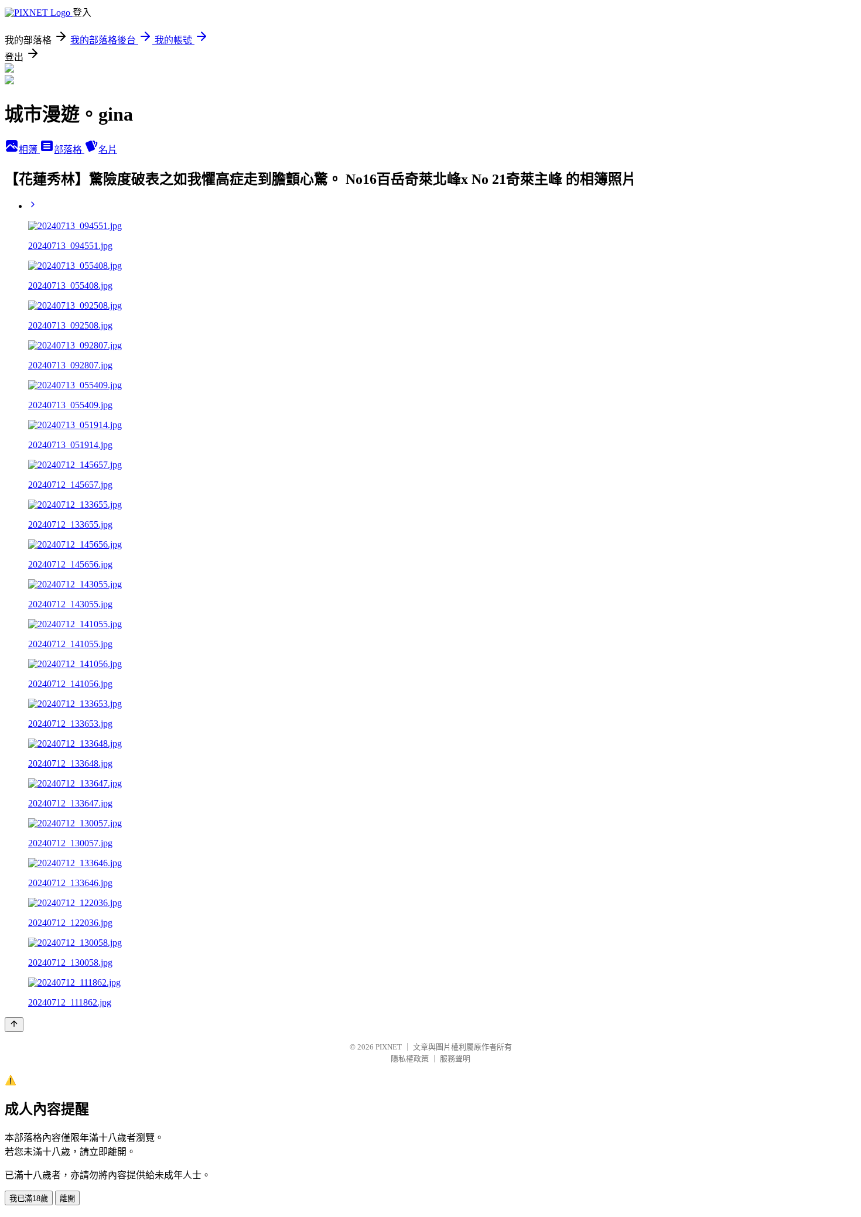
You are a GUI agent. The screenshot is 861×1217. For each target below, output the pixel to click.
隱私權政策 (410, 1058)
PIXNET (388, 1046)
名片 (107, 150)
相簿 (29, 150)
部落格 (69, 150)
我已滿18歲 (28, 1198)
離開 (67, 1198)
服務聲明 (455, 1058)
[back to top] (14, 1024)
